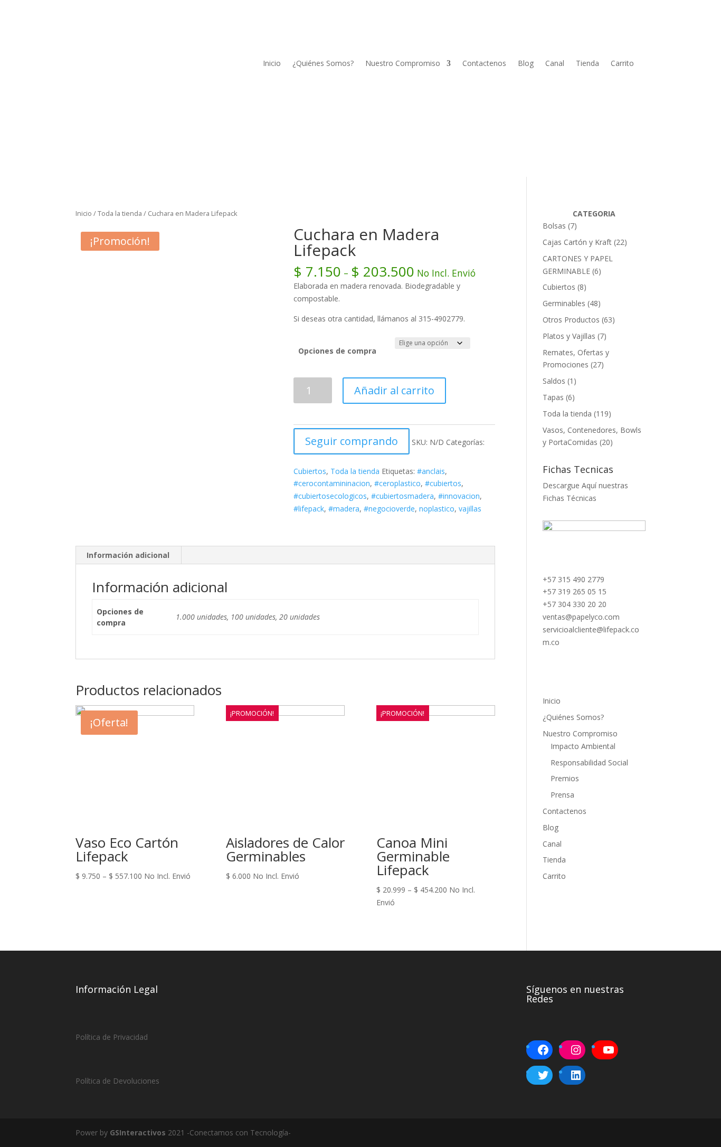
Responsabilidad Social (589, 762)
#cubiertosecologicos (330, 496)
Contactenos (484, 63)
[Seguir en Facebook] (83, 120)
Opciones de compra (337, 351)
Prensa (562, 795)
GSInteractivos (138, 1132)
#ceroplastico (397, 483)
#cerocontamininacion (331, 483)
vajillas (470, 509)
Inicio (272, 63)
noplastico (436, 509)
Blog (526, 63)
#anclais (431, 471)
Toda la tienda (120, 213)
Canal (554, 63)
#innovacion (459, 496)
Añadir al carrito (394, 390)
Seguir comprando (351, 441)
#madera (343, 509)
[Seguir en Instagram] (105, 120)
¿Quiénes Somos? (323, 63)
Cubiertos (309, 471)
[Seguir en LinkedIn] (126, 120)
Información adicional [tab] (128, 555)
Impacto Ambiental (583, 746)
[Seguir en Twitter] (147, 120)
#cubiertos (443, 483)
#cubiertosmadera (402, 496)
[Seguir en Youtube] (168, 120)
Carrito (622, 63)
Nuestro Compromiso (402, 63)
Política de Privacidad (111, 1037)
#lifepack (308, 509)
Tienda (587, 63)
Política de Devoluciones (117, 1081)
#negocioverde (389, 509)
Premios (565, 778)
